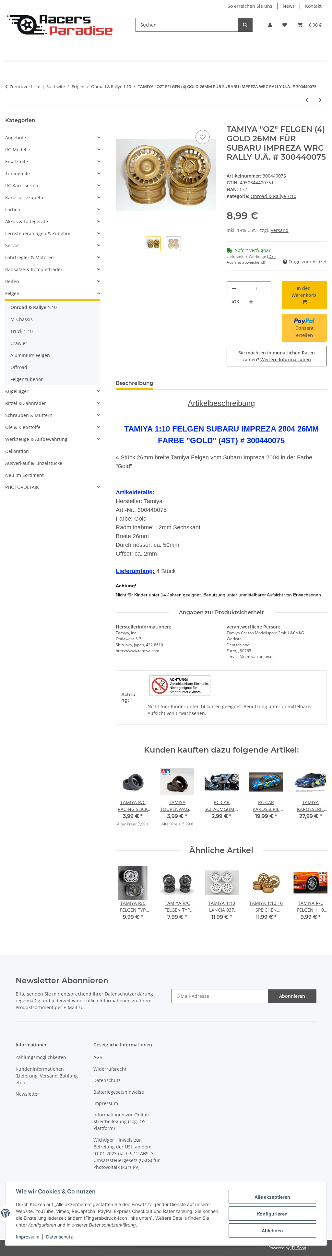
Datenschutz (59, 1236)
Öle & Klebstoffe (23, 427)
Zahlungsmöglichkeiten (41, 1057)
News (289, 6)
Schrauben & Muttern (29, 415)
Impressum (27, 1236)
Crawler (18, 343)
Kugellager (17, 391)
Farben (12, 209)
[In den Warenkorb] (121, 121)
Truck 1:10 (21, 331)
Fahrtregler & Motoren (29, 257)
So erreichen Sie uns (250, 6)
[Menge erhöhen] (251, 301)
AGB (97, 1057)
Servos (12, 245)
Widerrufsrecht (109, 1069)
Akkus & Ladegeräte (26, 221)
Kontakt (313, 6)
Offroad (18, 367)
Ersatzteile (16, 161)
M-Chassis (21, 319)
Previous (126, 800)
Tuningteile (17, 173)
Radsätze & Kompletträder (34, 269)
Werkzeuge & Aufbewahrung (36, 439)
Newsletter (27, 1094)
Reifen (12, 281)
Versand (280, 230)
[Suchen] (245, 25)
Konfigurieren (272, 1213)
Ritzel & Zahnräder (25, 403)
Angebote (15, 137)
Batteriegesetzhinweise (118, 1092)
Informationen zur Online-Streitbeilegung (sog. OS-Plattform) (121, 1121)
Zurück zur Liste (25, 86)
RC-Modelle (17, 149)
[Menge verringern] (234, 288)
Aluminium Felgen (30, 355)
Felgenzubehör (26, 379)
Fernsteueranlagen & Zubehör (38, 233)
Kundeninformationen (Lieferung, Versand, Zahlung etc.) (47, 1076)
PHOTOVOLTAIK (22, 487)
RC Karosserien (21, 185)
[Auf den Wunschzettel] (203, 137)
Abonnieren (292, 996)
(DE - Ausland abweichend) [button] (251, 259)
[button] (270, 25)
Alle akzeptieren (272, 1197)
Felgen (12, 293)
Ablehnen (272, 1230)
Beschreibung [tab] (134, 383)
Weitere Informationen (285, 359)
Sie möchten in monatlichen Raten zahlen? (276, 356)
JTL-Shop (298, 1247)
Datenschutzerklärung (129, 994)
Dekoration (17, 451)
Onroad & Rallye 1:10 (273, 196)
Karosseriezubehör (25, 197)
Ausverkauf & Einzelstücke (33, 463)
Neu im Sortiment (24, 475)
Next (316, 800)
